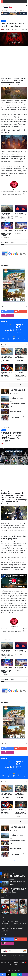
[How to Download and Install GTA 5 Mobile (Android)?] (5, 411)
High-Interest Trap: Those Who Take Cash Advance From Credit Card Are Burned (6, 358)
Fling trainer (10, 966)
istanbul (11, 925)
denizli (24, 923)
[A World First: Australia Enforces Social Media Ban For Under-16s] (7, 367)
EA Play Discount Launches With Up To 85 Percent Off (20, 215)
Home (3, 18)
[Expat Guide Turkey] (7, 6)
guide (7, 925)
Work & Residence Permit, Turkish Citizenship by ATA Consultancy (14, 10)
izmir (16, 925)
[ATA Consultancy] (14, 13)
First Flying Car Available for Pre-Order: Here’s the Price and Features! (18, 398)
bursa (11, 923)
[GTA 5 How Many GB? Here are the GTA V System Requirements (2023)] (5, 405)
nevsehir (3, 928)
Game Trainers (17, 966)
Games (7, 18)
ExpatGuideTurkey (14, 964)
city (20, 923)
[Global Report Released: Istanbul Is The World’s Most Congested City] (21, 351)
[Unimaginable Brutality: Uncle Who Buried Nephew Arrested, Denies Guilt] (14, 911)
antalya (7, 921)
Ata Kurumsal (22, 962)
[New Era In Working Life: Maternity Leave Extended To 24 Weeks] (23, 911)
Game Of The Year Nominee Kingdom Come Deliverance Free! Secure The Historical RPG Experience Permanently (7, 216)
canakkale (16, 923)
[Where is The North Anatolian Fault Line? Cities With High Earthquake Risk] (14, 901)
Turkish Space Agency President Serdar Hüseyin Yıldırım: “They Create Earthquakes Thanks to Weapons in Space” (18, 391)
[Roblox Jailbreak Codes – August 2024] (21, 225)
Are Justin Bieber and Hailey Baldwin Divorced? (17, 416)
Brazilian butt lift (5, 923)
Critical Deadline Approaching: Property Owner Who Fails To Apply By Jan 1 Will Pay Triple (20, 375)
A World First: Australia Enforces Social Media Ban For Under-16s (7, 374)
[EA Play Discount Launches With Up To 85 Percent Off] (21, 208)
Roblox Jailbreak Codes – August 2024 (20, 231)
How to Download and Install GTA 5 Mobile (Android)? (17, 410)
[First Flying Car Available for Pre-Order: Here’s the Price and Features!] (5, 399)
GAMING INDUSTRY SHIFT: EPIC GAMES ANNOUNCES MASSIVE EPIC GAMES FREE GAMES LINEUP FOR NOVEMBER (7, 233)
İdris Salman (5, 29)
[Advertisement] (14, 61)
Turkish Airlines (5, 930)
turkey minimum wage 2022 (16, 928)
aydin (12, 921)
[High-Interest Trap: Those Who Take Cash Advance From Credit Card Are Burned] (7, 351)
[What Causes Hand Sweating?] (5, 901)
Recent (13, 384)
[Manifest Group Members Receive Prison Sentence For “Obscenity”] (23, 901)
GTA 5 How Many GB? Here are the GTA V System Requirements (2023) (18, 405)
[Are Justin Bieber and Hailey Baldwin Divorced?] (5, 417)
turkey (8, 928)
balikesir (16, 921)
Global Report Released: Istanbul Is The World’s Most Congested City (20, 358)
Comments (22, 384)
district (3, 925)
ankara (3, 921)
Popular (4, 384)
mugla (20, 925)
